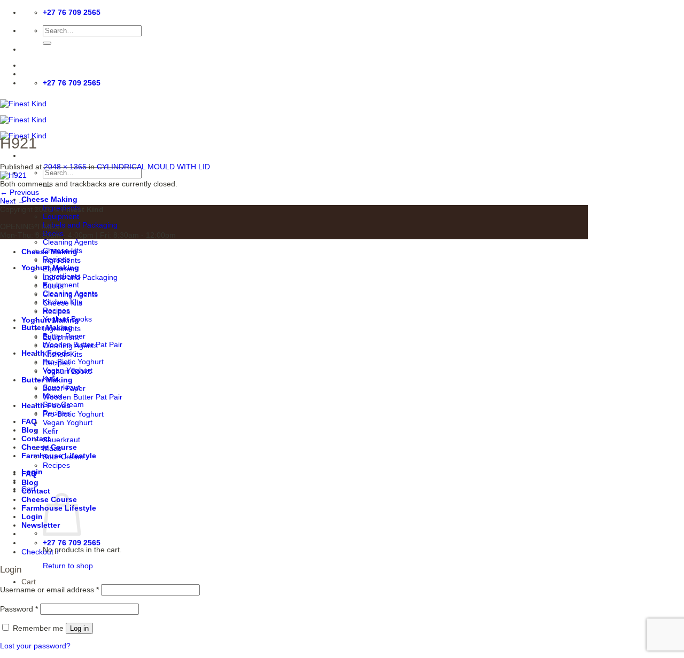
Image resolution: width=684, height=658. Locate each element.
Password (19, 609)
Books (53, 285)
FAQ (29, 421)
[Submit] (47, 43)
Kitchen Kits (62, 354)
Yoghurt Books (67, 371)
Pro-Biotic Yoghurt (73, 361)
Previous (19, 192)
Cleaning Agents (70, 242)
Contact (35, 491)
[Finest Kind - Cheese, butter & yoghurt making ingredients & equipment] (23, 119)
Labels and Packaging (80, 225)
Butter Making (47, 379)
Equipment (61, 216)
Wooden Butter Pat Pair (82, 397)
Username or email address (49, 589)
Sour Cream (63, 456)
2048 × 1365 (65, 166)
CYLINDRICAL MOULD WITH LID (153, 166)
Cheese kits (62, 303)
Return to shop (68, 565)
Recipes (56, 311)
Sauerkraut (61, 439)
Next (12, 201)
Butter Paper (64, 388)
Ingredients (62, 260)
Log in (79, 628)
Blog (29, 430)
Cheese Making (49, 199)
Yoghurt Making (50, 320)
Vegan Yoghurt (67, 422)
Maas (52, 448)
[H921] (13, 175)
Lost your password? (35, 645)
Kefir (50, 431)
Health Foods (46, 405)
